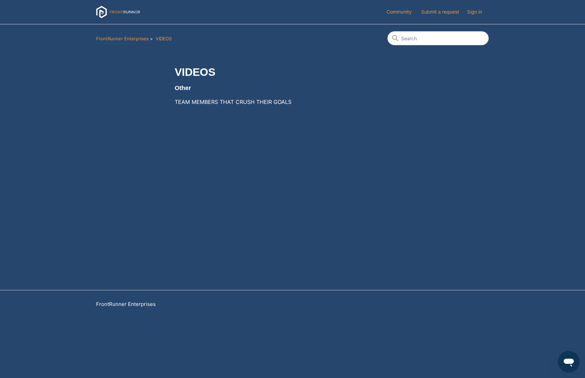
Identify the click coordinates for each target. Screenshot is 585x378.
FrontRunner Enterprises (122, 38)
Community (399, 12)
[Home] (118, 12)
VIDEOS (164, 38)
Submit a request (440, 12)
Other (183, 88)
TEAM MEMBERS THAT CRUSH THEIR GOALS (233, 101)
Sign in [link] (474, 12)
